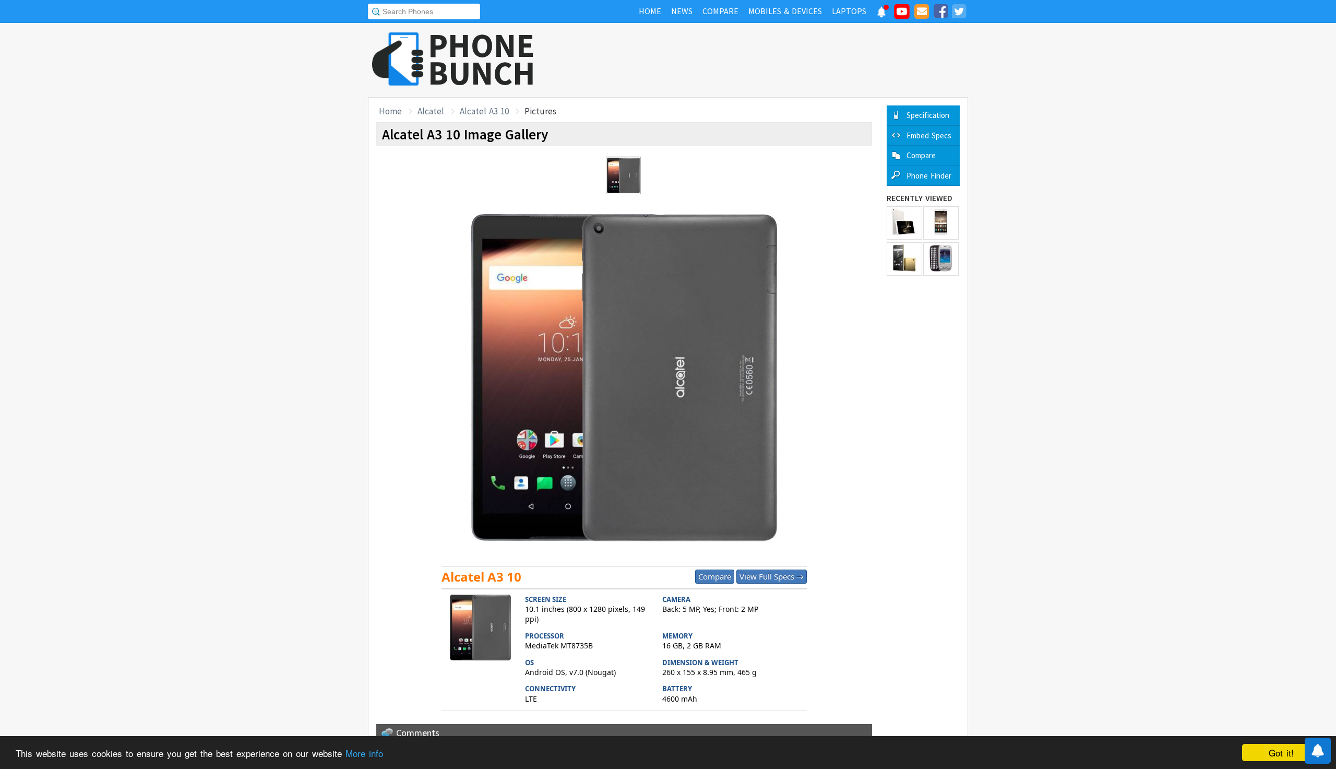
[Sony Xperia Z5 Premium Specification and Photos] (904, 259)
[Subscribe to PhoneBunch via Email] (921, 13)
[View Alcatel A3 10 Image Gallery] (481, 629)
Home (390, 111)
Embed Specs (928, 135)
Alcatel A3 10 (484, 111)
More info (364, 753)
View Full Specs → (771, 576)
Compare (714, 576)
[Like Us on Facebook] (940, 13)
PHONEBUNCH (481, 59)
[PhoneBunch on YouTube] (902, 15)
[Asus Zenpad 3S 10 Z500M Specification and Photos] (904, 223)
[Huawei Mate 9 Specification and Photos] (941, 223)
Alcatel (431, 111)
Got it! (1281, 752)
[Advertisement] (778, 60)
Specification (927, 115)
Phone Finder (928, 176)
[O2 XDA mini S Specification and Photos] (941, 259)
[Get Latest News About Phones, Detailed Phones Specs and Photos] (398, 59)
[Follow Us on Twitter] (959, 13)
